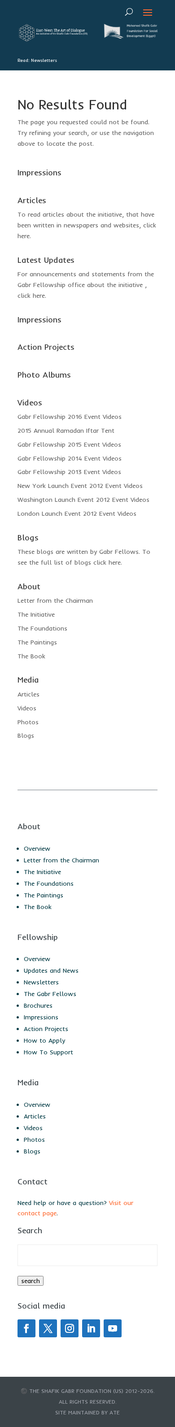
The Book (31, 656)
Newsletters (41, 982)
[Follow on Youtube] (113, 1328)
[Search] (129, 11)
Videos (27, 708)
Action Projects (46, 1029)
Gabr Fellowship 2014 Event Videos (70, 458)
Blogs (26, 735)
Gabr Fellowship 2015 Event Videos (69, 444)
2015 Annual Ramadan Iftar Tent (66, 430)
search (30, 1280)
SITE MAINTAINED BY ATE (87, 1412)
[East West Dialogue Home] (53, 39)
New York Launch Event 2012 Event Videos (80, 486)
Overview (37, 848)
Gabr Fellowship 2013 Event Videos (69, 472)
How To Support (48, 1052)
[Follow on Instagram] (70, 1328)
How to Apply (44, 1040)
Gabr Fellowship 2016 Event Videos (70, 417)
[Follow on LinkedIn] (91, 1328)
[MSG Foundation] (129, 37)
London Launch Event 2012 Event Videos (77, 513)
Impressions (41, 1017)
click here (31, 295)
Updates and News (51, 970)
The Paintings (37, 642)
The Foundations (42, 628)
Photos (28, 722)
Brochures (38, 1005)
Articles (28, 694)
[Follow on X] (48, 1328)
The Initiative (36, 614)
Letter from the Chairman (55, 600)
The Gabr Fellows (50, 994)
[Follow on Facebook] (26, 1328)
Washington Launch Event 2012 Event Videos (83, 500)
